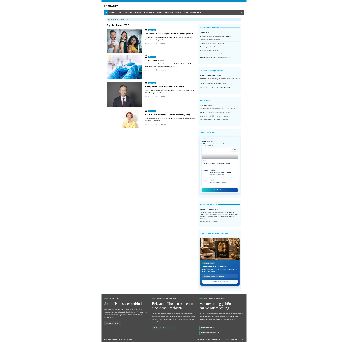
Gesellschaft (138, 12)
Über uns (234, 339)
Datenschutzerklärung (213, 339)
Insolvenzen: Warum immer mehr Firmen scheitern (215, 54)
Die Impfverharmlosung (154, 60)
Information (225, 339)
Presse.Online (111, 5)
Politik (121, 12)
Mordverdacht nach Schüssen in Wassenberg (214, 120)
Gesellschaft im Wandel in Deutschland (212, 43)
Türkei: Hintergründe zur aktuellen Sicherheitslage (215, 57)
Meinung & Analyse (181, 12)
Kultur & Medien (149, 12)
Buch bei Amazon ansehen (220, 282)
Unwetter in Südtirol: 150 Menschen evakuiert (214, 116)
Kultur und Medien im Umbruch (209, 50)
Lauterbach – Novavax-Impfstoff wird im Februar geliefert (169, 34)
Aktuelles (112, 12)
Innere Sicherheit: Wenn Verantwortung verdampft (215, 36)
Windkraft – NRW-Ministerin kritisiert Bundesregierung (167, 114)
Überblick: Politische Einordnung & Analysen (213, 84)
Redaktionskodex (205, 221)
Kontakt (241, 339)
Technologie (169, 12)
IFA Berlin (160, 12)
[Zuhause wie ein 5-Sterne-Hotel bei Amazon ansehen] (220, 249)
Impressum (215, 221)
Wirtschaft (128, 12)
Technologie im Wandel (207, 47)
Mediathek (152, 30)
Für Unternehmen (195, 12)
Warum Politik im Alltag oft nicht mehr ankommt (215, 87)
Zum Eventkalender (219, 190)
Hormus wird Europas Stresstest (210, 40)
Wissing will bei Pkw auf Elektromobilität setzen (164, 87)
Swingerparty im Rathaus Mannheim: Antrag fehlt (215, 112)
